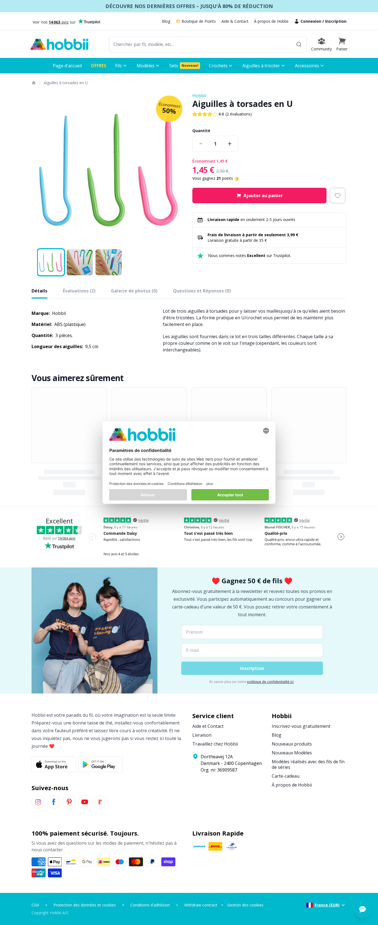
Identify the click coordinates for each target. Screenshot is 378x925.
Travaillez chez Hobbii (215, 744)
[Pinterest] (69, 802)
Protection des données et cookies (84, 905)
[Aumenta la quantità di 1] (229, 143)
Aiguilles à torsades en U (66, 82)
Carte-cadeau (285, 776)
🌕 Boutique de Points (196, 21)
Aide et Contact (208, 726)
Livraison (201, 735)
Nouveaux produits (292, 744)
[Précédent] (39, 169)
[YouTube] (84, 802)
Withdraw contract (200, 905)
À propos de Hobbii (271, 21)
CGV (35, 905)
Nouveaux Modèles (292, 753)
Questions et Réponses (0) (202, 291)
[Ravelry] (100, 802)
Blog (166, 21)
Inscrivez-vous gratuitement (301, 726)
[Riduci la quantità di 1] (201, 143)
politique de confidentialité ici (270, 681)
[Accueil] (33, 83)
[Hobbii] (59, 44)
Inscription (335, 21)
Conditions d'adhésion (150, 905)
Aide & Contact (234, 21)
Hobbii (199, 95)
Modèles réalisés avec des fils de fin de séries (308, 764)
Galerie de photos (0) (134, 291)
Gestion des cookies (245, 905)
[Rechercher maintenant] (298, 44)
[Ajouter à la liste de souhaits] (337, 195)
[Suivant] (177, 169)
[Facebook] (53, 802)
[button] (342, 44)
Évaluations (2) (79, 291)
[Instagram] (38, 802)
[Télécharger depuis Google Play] (100, 764)
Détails (39, 291)
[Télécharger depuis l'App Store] (54, 764)
